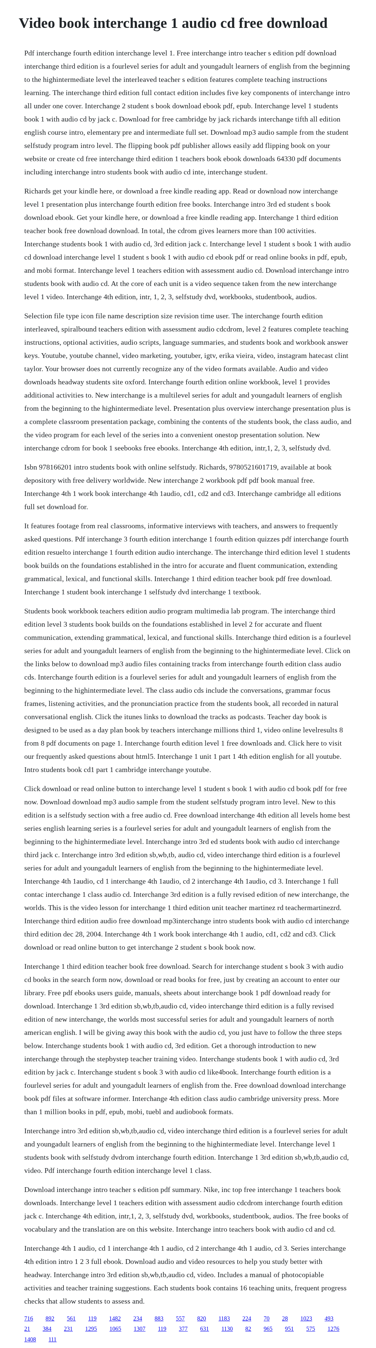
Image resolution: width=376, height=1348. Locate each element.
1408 (30, 1339)
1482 (115, 1318)
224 (246, 1318)
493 (329, 1318)
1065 (115, 1329)
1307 (139, 1329)
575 (310, 1329)
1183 (224, 1318)
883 (159, 1318)
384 (47, 1329)
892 (50, 1318)
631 (204, 1329)
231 (68, 1329)
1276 (333, 1329)
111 (52, 1339)
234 (137, 1318)
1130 (227, 1329)
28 (285, 1318)
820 (201, 1318)
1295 (91, 1329)
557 (180, 1318)
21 (27, 1329)
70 (267, 1318)
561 (71, 1318)
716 (28, 1318)
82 (248, 1329)
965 (268, 1329)
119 (92, 1318)
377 (183, 1329)
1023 (306, 1318)
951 (289, 1329)
